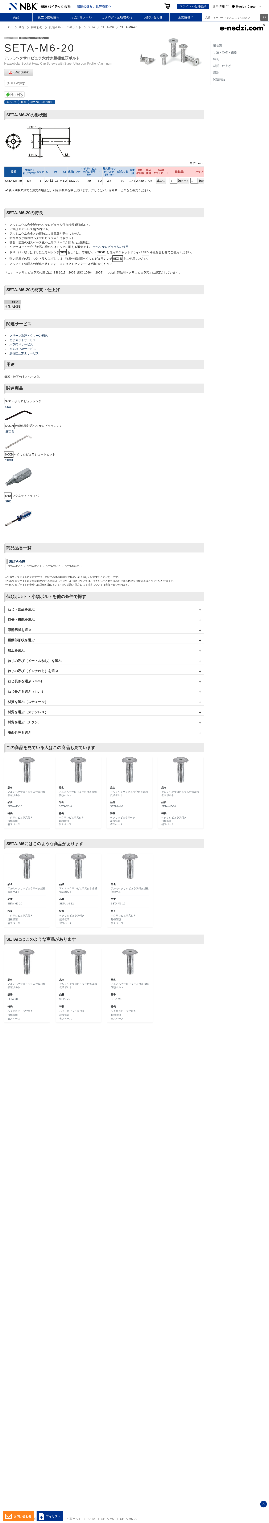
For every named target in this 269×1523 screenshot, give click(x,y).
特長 (216, 59)
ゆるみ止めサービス (22, 349)
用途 (216, 72)
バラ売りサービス (21, 344)
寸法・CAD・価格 (225, 52)
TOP (9, 27)
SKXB (9, 460)
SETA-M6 (107, 27)
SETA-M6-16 (53, 566)
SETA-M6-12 (34, 566)
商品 (22, 27)
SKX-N (9, 431)
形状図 (217, 45)
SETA (91, 27)
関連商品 (219, 79)
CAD (162, 180)
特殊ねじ (37, 27)
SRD (8, 501)
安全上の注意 (16, 83)
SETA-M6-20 (72, 566)
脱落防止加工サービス (24, 353)
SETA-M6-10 (15, 566)
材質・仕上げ (222, 66)
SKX (8, 407)
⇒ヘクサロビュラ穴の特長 (110, 246)
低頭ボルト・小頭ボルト (65, 27)
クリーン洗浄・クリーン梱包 (28, 335)
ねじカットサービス (22, 340)
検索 (264, 17)
